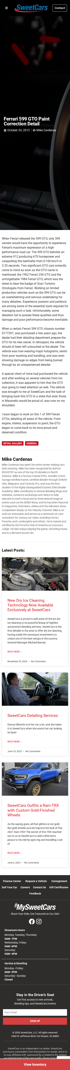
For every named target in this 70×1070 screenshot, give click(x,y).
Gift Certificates (58, 887)
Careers (25, 887)
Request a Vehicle (36, 881)
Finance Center (12, 881)
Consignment (59, 881)
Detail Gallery (12, 443)
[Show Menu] (6, 8)
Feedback (35, 893)
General (32, 443)
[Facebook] (32, 921)
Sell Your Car (9, 887)
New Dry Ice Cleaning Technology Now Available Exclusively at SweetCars (30, 605)
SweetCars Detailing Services (32, 715)
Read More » (14, 651)
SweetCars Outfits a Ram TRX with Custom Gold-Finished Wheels (33, 810)
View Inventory (35, 1064)
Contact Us (39, 887)
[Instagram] (38, 921)
